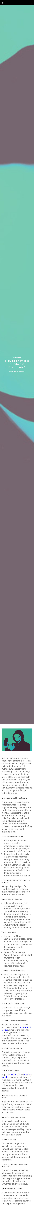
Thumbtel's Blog (17, 357)
